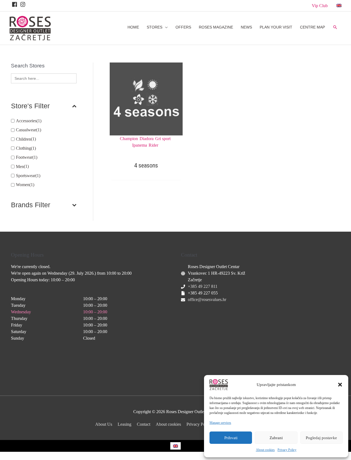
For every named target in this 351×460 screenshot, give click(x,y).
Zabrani (276, 438)
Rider (153, 145)
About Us (103, 424)
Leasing (124, 424)
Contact (143, 424)
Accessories (26, 120)
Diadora (147, 138)
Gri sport (163, 138)
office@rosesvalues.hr (207, 299)
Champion (129, 138)
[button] (340, 384)
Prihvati (230, 438)
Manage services (220, 423)
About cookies (265, 450)
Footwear (24, 157)
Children (23, 139)
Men (20, 166)
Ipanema (139, 145)
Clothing (23, 148)
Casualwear (26, 129)
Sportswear (25, 175)
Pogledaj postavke (321, 438)
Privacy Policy (287, 450)
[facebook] (15, 4)
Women (22, 184)
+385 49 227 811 (202, 286)
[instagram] (23, 4)
